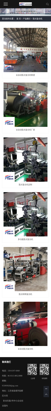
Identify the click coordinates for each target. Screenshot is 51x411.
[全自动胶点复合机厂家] (25, 105)
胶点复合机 (37, 19)
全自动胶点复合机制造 (25, 75)
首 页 (18, 19)
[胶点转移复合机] (25, 269)
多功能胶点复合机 (25, 239)
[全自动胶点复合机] (25, 324)
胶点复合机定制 (25, 185)
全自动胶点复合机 (25, 349)
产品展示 (27, 19)
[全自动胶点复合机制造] (25, 50)
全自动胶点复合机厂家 (25, 130)
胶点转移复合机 (25, 294)
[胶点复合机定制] (25, 159)
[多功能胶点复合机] (25, 214)
